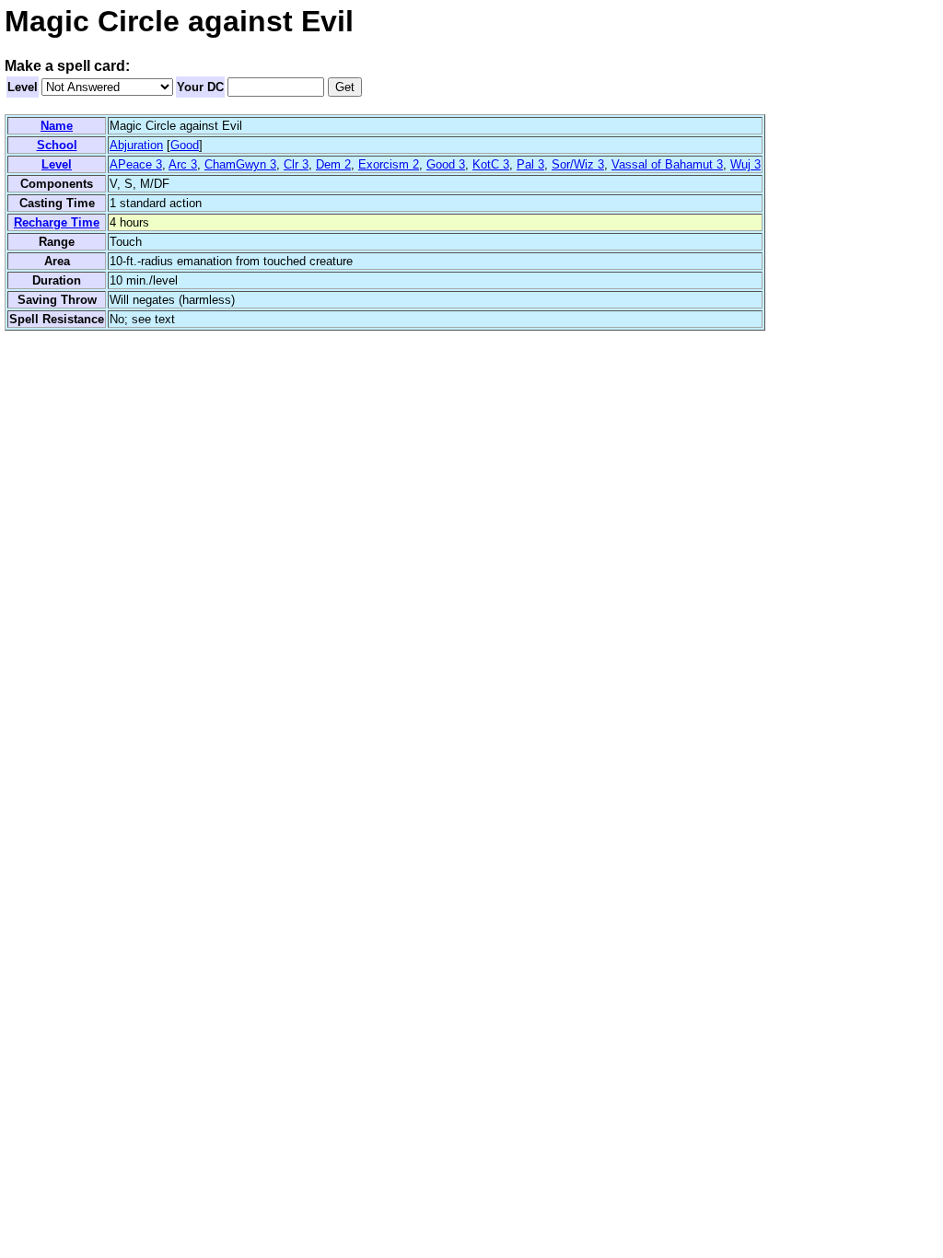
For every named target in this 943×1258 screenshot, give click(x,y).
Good (184, 145)
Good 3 (445, 164)
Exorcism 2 (388, 164)
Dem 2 (333, 164)
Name (57, 126)
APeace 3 (136, 164)
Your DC (200, 87)
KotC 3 (490, 164)
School (57, 145)
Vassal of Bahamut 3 (667, 164)
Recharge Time (56, 222)
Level (22, 87)
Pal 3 (530, 164)
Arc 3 (183, 164)
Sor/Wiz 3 (578, 164)
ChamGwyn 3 (240, 164)
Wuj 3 (745, 164)
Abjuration (136, 145)
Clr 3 (296, 164)
